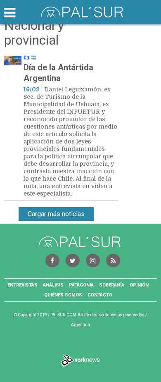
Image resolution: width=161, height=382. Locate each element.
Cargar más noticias (56, 214)
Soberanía (111, 285)
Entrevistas (22, 285)
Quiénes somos (63, 295)
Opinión (139, 285)
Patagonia (81, 285)
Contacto (100, 295)
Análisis (53, 285)
